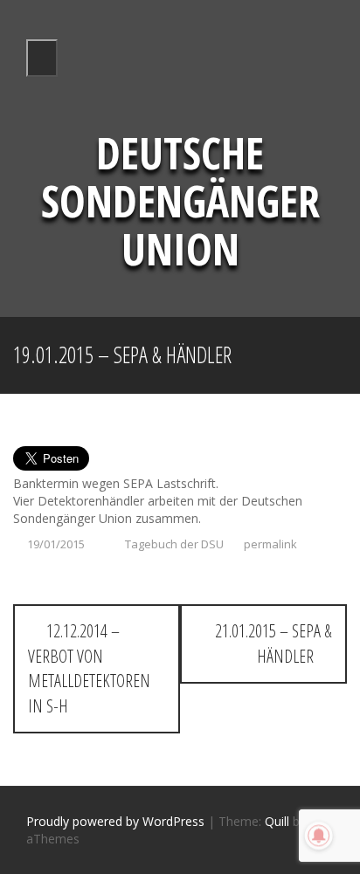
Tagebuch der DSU (174, 544)
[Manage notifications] (319, 836)
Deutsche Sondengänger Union (180, 201)
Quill (277, 821)
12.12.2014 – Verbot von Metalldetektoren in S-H (89, 668)
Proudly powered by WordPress (115, 821)
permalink (269, 544)
